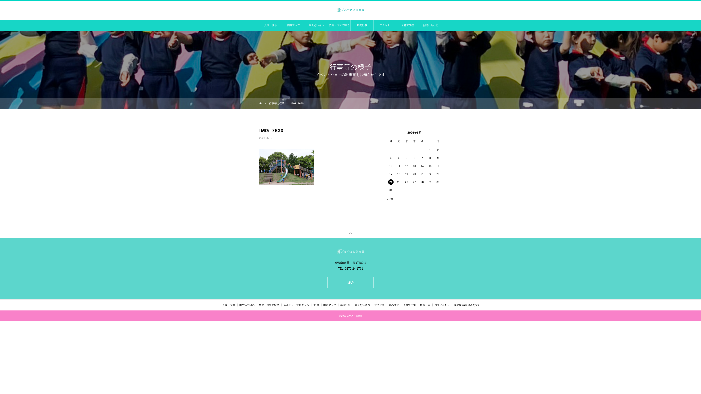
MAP (350, 282)
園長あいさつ (316, 25)
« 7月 (390, 199)
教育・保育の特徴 (339, 25)
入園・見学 (270, 25)
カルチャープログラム (296, 305)
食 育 (316, 305)
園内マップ (293, 25)
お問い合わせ (430, 25)
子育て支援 (407, 25)
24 (390, 182)
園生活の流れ (247, 305)
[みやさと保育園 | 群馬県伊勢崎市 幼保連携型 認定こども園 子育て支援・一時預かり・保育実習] (350, 10)
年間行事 (362, 25)
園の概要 (394, 305)
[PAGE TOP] (350, 233)
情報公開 (425, 305)
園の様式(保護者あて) (466, 305)
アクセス (385, 25)
